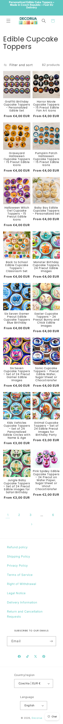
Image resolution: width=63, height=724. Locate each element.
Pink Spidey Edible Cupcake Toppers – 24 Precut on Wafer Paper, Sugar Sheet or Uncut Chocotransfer (46, 480)
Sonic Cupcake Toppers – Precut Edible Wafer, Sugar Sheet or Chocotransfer (46, 374)
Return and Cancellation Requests (25, 614)
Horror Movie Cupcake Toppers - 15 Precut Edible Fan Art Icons (46, 106)
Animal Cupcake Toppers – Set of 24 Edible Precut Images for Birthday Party (46, 428)
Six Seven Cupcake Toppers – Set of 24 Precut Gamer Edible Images (16, 374)
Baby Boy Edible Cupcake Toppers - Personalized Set (46, 210)
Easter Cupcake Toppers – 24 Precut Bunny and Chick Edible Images (46, 319)
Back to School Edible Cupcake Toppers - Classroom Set (16, 267)
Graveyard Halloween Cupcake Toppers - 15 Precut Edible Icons (17, 159)
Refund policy (17, 547)
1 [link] (8, 515)
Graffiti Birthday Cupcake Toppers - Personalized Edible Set (17, 106)
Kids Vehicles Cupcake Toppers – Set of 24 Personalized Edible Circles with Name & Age (16, 430)
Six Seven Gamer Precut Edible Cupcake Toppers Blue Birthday (17, 318)
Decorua (37, 717)
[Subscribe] (51, 641)
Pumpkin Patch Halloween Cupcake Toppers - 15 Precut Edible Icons (46, 159)
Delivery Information (22, 602)
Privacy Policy (17, 565)
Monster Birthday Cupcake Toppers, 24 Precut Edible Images (46, 267)
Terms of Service (20, 575)
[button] (8, 21)
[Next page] (31, 524)
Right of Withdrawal (21, 584)
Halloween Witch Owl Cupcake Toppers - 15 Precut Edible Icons (16, 213)
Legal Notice (16, 593)
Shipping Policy (18, 556)
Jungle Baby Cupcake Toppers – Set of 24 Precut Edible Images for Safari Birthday (16, 486)
